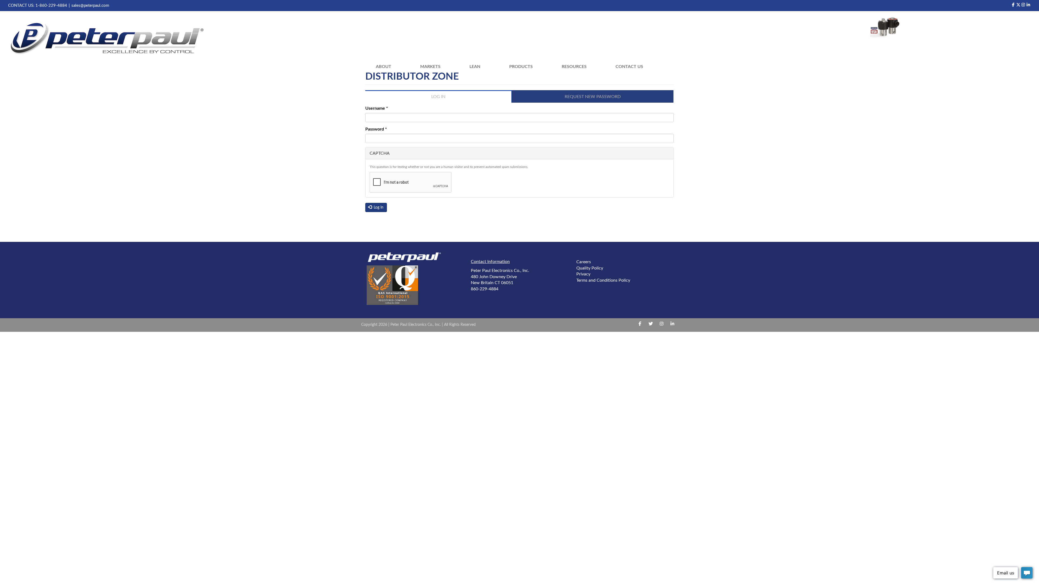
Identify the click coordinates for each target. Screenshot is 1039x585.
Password (376, 129)
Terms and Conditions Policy (603, 280)
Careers (583, 262)
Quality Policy (589, 268)
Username (376, 108)
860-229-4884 (484, 289)
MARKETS (430, 66)
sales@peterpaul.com (90, 6)
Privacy (583, 274)
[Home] (110, 39)
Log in (446, 99)
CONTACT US (629, 66)
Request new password (593, 97)
